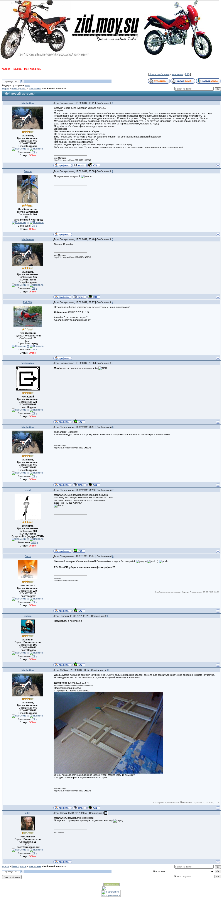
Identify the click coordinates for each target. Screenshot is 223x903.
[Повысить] (19, 149)
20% (33, 542)
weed (28, 490)
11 (106, 813)
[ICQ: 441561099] (79, 421)
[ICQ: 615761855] (93, 165)
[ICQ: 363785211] (79, 610)
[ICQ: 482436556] (79, 551)
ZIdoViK (27, 302)
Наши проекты (19, 89)
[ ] (28, 149)
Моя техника (35, 89)
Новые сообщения (159, 74)
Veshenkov (28, 363)
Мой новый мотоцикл (55, 89)
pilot (27, 813)
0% (33, 152)
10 (108, 670)
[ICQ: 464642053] (79, 664)
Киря (27, 86)
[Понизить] (37, 149)
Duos (28, 556)
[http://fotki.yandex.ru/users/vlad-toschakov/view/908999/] (108, 772)
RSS (187, 74)
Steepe (28, 171)
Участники (177, 74)
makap (28, 616)
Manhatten (28, 103)
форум (5, 89)
